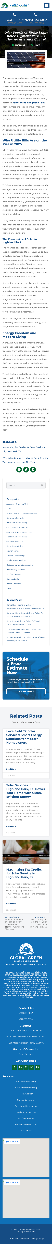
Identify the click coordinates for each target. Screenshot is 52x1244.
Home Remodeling (14, 546)
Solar (37, 45)
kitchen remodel (13, 551)
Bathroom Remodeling (16, 523)
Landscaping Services (15, 560)
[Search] (42, 485)
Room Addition (13, 579)
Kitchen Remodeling (15, 555)
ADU (8, 509)
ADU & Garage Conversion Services (21, 513)
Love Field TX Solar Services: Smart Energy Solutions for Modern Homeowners (24, 736)
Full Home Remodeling (16, 537)
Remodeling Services (15, 569)
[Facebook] (37, 1067)
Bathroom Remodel (15, 518)
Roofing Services (13, 574)
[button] (46, 5)
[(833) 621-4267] (14, 14)
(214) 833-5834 (37, 20)
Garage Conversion (14, 541)
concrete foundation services (19, 532)
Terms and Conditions (19, 1238)
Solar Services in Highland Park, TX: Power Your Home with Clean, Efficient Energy (25, 790)
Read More (11, 769)
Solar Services (26, 1130)
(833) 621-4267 (15, 20)
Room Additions (13, 584)
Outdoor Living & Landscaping (19, 565)
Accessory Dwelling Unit (17, 504)
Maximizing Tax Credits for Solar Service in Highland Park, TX (24, 873)
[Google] (20, 1067)
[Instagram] (31, 1067)
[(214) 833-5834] (35, 14)
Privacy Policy (37, 1238)
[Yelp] (14, 1067)
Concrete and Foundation (17, 527)
